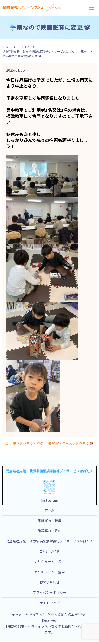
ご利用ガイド (49, 551)
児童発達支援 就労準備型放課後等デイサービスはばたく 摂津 (44, 51)
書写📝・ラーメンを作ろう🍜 (70, 443)
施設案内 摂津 (49, 520)
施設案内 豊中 (49, 530)
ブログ (24, 47)
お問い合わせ (49, 582)
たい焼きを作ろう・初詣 (24, 443)
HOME (6, 47)
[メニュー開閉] (91, 8)
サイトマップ (49, 602)
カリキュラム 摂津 (49, 561)
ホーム (49, 510)
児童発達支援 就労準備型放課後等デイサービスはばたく (49, 541)
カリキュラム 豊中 (49, 571)
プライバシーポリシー (49, 592)
